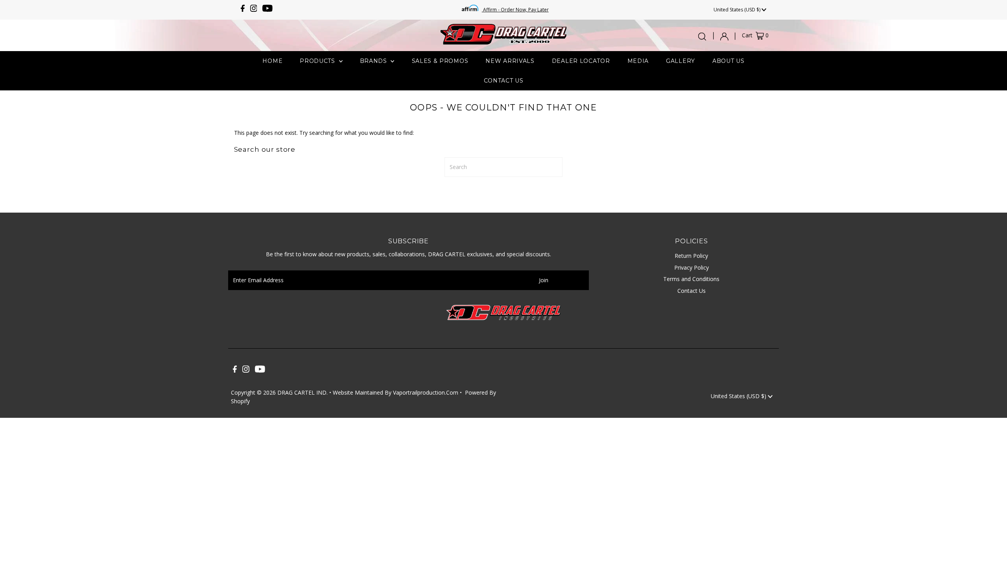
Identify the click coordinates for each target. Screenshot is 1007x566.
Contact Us (691, 290)
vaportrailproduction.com (425, 392)
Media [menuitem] (638, 60)
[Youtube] (267, 9)
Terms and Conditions (691, 279)
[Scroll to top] (991, 550)
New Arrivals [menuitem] (509, 60)
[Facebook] (243, 9)
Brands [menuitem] (374, 60)
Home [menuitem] (272, 60)
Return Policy (691, 255)
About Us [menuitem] (728, 60)
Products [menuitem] (318, 60)
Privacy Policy (691, 267)
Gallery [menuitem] (680, 60)
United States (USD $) (738, 9)
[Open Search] (702, 36)
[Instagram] (253, 9)
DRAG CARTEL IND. (302, 392)
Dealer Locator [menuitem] (581, 60)
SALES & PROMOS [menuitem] (440, 60)
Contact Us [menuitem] (504, 80)
